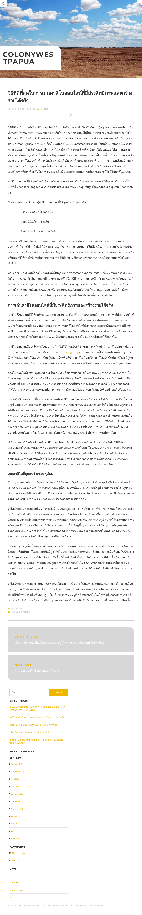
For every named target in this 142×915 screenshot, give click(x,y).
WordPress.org (15, 897)
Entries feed (14, 882)
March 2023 (16, 786)
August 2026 (16, 764)
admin (45, 109)
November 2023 (18, 771)
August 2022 (16, 816)
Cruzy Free (77, 905)
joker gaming (71, 352)
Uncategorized (18, 853)
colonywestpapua (28, 58)
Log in (12, 875)
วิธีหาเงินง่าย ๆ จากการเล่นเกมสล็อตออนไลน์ (29, 732)
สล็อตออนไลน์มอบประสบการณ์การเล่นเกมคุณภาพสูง (33, 725)
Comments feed (16, 889)
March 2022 (16, 838)
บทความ (17, 608)
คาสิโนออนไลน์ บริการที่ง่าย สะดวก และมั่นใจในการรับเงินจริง (36, 717)
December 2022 (18, 801)
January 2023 (17, 794)
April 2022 (15, 831)
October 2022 (17, 808)
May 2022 (15, 823)
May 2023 (15, 779)
